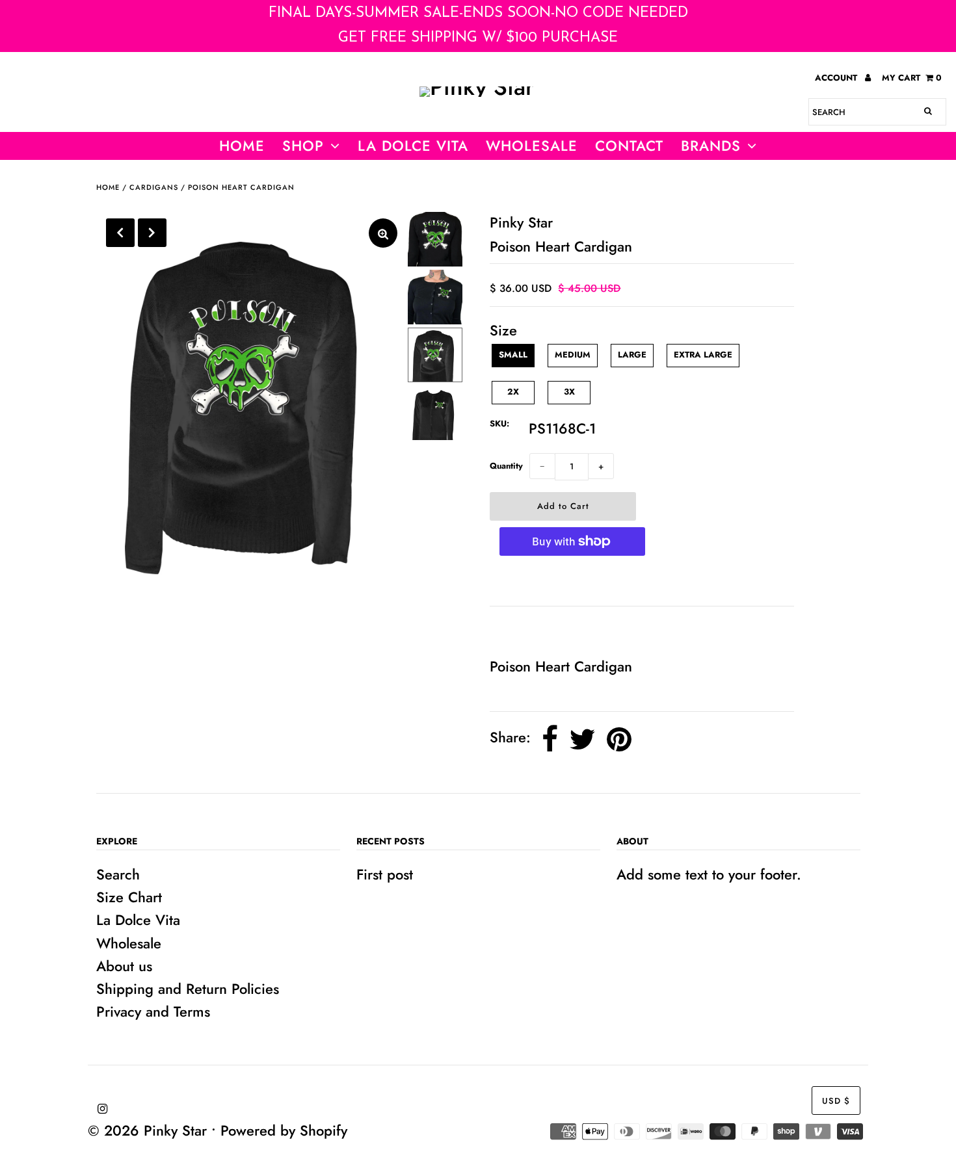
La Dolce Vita (413, 145)
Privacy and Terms (153, 1011)
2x (513, 391)
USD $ (836, 1101)
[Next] (152, 232)
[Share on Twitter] (582, 739)
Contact (629, 145)
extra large (703, 354)
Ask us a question (551, 630)
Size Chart (129, 897)
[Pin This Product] (619, 739)
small (513, 354)
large (632, 354)
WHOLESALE (532, 145)
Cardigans (153, 187)
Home (242, 145)
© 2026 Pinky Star (147, 1130)
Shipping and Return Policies (187, 988)
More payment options (572, 581)
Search (118, 874)
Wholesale (128, 943)
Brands (711, 145)
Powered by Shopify (283, 1130)
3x (569, 391)
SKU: (499, 423)
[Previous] (120, 232)
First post (384, 874)
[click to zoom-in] (383, 233)
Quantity (506, 466)
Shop (303, 145)
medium (573, 354)
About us (124, 966)
